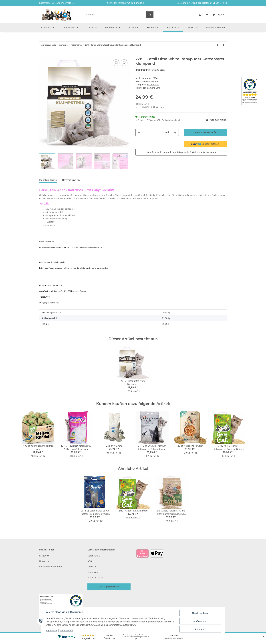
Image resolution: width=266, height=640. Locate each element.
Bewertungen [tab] (71, 180)
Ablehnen (200, 629)
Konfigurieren (200, 621)
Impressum (51, 630)
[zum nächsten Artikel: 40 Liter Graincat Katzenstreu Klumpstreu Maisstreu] (223, 45)
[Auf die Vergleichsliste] (116, 62)
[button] (199, 14)
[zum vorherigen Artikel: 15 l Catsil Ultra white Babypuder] (217, 45)
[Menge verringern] (139, 132)
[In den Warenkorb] (41, 55)
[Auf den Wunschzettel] (124, 62)
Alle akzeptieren (200, 613)
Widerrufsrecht (95, 577)
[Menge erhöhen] (175, 132)
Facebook (44, 555)
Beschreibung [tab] (48, 180)
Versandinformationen (50, 566)
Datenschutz (66, 630)
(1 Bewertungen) (156, 69)
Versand (160, 107)
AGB (89, 561)
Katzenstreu (153, 84)
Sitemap (91, 566)
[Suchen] (149, 14)
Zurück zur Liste (48, 44)
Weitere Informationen (204, 152)
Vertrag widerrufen (109, 586)
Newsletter (44, 561)
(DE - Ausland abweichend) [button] (168, 120)
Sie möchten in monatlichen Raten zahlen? (181, 152)
